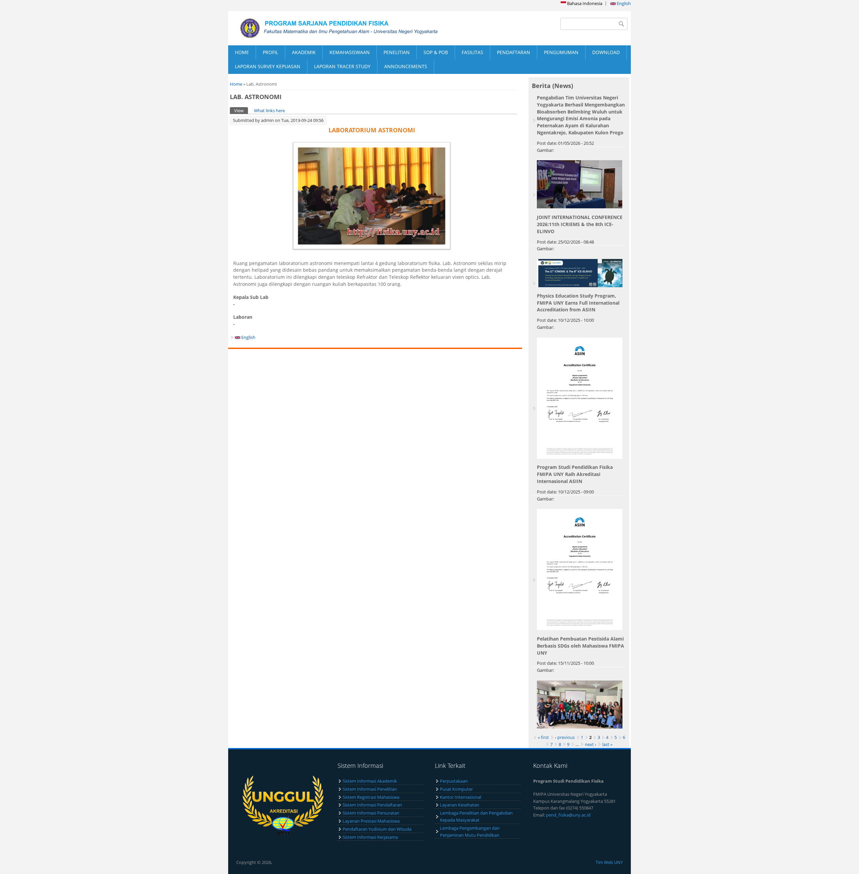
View (241, 110)
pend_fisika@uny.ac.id (568, 815)
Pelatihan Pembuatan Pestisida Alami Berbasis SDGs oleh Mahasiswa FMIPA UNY (580, 646)
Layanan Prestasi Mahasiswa (371, 821)
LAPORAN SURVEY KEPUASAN (267, 66)
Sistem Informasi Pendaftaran (372, 805)
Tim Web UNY (609, 862)
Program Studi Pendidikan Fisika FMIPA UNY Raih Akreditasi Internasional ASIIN (575, 474)
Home (236, 84)
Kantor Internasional (460, 797)
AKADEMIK (304, 52)
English (623, 3)
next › (590, 744)
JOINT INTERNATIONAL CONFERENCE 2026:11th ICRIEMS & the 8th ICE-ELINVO (579, 224)
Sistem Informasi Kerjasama (370, 837)
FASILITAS (472, 52)
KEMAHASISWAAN (350, 52)
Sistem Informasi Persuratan (371, 813)
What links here (269, 110)
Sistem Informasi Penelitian (370, 789)
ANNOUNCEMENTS (405, 66)
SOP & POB (435, 52)
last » (607, 744)
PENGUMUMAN (561, 52)
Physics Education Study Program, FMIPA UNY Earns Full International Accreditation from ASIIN (578, 303)
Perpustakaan (454, 781)
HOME (242, 52)
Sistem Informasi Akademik (370, 781)
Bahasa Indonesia (584, 3)
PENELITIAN (397, 52)
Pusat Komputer (456, 789)
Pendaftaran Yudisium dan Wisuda (377, 829)
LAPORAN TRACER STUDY (342, 66)
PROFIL (270, 52)
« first (543, 737)
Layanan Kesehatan (459, 805)
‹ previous (565, 737)
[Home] (329, 28)
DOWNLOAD (606, 52)
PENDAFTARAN (513, 52)
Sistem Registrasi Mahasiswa (371, 797)
